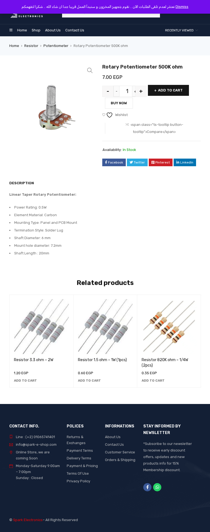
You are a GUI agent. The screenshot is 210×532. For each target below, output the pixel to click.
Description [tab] (21, 183)
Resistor (31, 46)
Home (14, 46)
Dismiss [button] (182, 7)
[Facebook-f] (147, 487)
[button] (90, 70)
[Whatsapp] (157, 487)
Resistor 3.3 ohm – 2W (33, 360)
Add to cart (170, 90)
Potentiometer (55, 46)
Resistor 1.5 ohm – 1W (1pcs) (102, 360)
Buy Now (119, 103)
